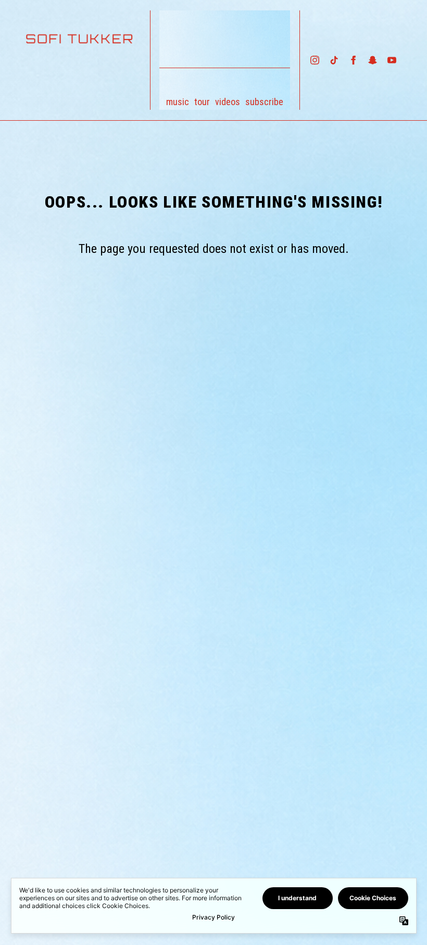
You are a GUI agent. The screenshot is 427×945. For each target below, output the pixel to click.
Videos (227, 101)
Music (177, 101)
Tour (202, 101)
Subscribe (264, 101)
